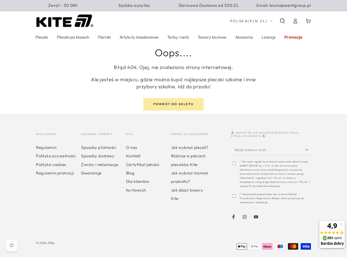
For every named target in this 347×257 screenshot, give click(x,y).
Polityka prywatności (56, 155)
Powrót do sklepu (173, 104)
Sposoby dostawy (97, 155)
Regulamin (46, 147)
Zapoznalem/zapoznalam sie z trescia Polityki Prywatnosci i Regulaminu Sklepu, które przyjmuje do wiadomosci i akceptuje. (272, 198)
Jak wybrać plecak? (189, 147)
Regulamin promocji (55, 172)
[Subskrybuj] (308, 149)
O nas (131, 147)
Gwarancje (91, 172)
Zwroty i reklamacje (99, 164)
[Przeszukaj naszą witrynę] (282, 21)
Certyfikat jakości (142, 164)
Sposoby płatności (98, 147)
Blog (130, 172)
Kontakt (133, 155)
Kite (51, 243)
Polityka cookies (51, 164)
